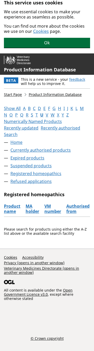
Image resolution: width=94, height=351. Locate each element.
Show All (12, 108)
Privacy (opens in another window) (34, 262)
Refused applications (31, 181)
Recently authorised (60, 128)
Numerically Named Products (33, 121)
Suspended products (31, 165)
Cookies (41, 31)
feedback (77, 79)
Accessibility (33, 257)
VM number (52, 208)
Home (16, 142)
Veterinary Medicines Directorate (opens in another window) (41, 270)
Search (10, 134)
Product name (12, 208)
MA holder (32, 208)
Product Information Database (40, 69)
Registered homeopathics (35, 173)
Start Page (13, 94)
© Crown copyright (47, 338)
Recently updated (21, 128)
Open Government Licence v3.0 (38, 292)
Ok (47, 43)
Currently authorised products (40, 150)
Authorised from (78, 208)
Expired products (27, 158)
